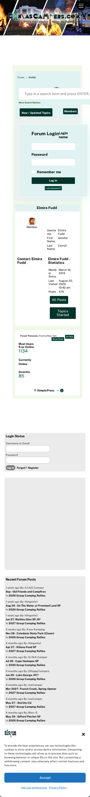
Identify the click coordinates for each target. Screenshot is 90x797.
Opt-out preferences (34, 787)
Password (12, 454)
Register (33, 467)
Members (70, 111)
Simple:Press (45, 390)
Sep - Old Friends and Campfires (26, 591)
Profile (32, 77)
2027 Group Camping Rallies (27, 623)
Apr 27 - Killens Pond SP (21, 647)
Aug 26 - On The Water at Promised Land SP (33, 605)
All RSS (69, 336)
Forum (20, 77)
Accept (45, 778)
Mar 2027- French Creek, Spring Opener (31, 688)
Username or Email (18, 443)
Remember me (49, 172)
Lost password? (53, 188)
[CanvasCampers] (44, 24)
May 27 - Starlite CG (18, 702)
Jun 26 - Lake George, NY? (22, 675)
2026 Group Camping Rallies (27, 595)
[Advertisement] (45, 54)
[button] (83, 734)
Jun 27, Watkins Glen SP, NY (23, 619)
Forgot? (22, 467)
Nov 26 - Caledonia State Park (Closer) (30, 633)
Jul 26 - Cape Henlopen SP (22, 661)
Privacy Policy (58, 787)
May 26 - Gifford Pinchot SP (23, 716)
